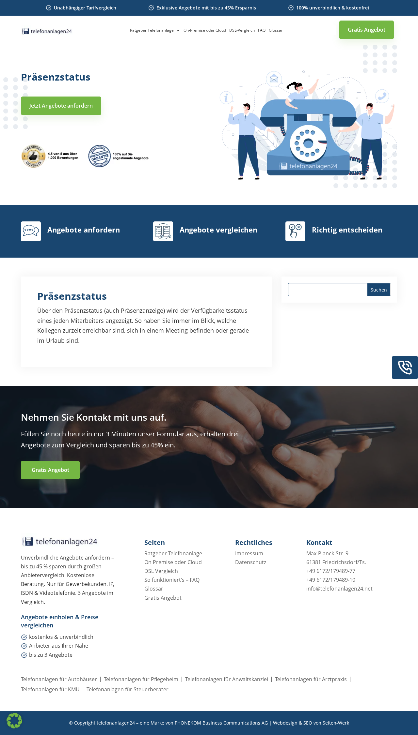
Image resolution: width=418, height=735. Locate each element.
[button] (14, 720)
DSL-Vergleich (242, 30)
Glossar (276, 30)
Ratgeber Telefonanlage (152, 30)
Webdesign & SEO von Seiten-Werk (311, 723)
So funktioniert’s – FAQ (172, 579)
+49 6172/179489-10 (330, 579)
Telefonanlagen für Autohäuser (59, 679)
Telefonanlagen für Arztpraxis (311, 679)
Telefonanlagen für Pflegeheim (141, 679)
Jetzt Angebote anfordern (61, 105)
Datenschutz (250, 562)
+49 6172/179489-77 (330, 571)
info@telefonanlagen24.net (339, 588)
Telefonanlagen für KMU (50, 689)
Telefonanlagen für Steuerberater (128, 689)
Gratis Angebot (366, 29)
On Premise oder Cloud (173, 562)
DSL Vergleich (161, 571)
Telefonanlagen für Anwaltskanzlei (226, 679)
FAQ (261, 30)
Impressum (249, 553)
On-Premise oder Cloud (205, 30)
